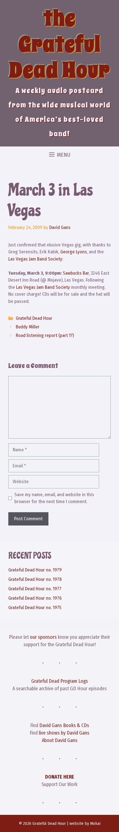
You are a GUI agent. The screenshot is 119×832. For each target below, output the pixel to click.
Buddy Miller (28, 327)
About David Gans (59, 740)
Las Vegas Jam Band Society (35, 259)
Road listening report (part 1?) (45, 335)
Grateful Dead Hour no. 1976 (35, 598)
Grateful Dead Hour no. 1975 (34, 608)
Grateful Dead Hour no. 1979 (35, 570)
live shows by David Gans (64, 733)
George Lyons (73, 252)
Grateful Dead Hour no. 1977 (34, 589)
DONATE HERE (59, 777)
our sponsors (43, 637)
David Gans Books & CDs (64, 725)
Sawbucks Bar (76, 273)
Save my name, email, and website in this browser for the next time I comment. (54, 498)
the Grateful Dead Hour (59, 44)
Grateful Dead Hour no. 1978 (35, 579)
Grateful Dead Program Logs (59, 681)
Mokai (95, 823)
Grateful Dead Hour (34, 318)
